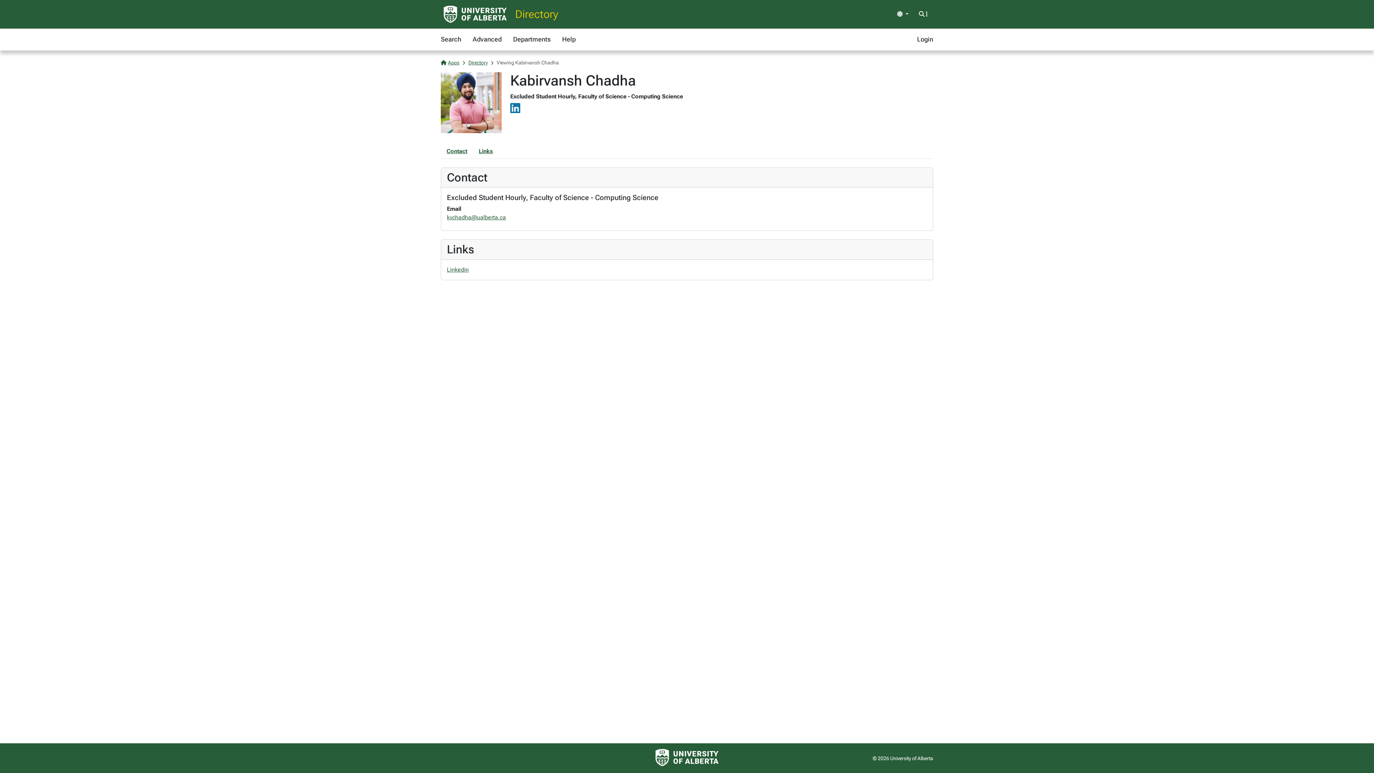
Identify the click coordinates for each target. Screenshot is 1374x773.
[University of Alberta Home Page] (475, 14)
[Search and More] (923, 14)
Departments (532, 39)
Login (925, 39)
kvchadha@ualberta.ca (476, 217)
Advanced (487, 39)
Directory (536, 14)
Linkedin (458, 269)
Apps (453, 62)
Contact (457, 151)
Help (569, 39)
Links (486, 151)
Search (451, 39)
